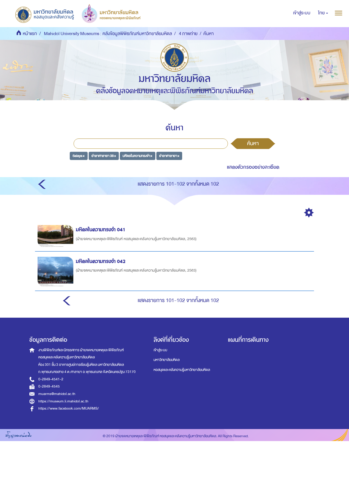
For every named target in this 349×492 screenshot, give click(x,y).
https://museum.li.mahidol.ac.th (63, 401)
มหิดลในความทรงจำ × (137, 156)
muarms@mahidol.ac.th (56, 394)
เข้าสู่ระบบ (160, 350)
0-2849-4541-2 (50, 379)
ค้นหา (253, 143)
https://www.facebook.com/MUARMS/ (68, 408)
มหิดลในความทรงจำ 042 (100, 261)
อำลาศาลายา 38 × (103, 156)
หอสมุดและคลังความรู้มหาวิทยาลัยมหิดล (182, 370)
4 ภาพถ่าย (188, 34)
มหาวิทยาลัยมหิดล (167, 360)
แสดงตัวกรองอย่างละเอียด (253, 167)
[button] (323, 13)
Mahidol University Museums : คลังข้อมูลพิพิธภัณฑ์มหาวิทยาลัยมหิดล (108, 34)
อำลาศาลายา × (169, 156)
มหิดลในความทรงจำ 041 (100, 229)
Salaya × (79, 156)
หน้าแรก (30, 34)
